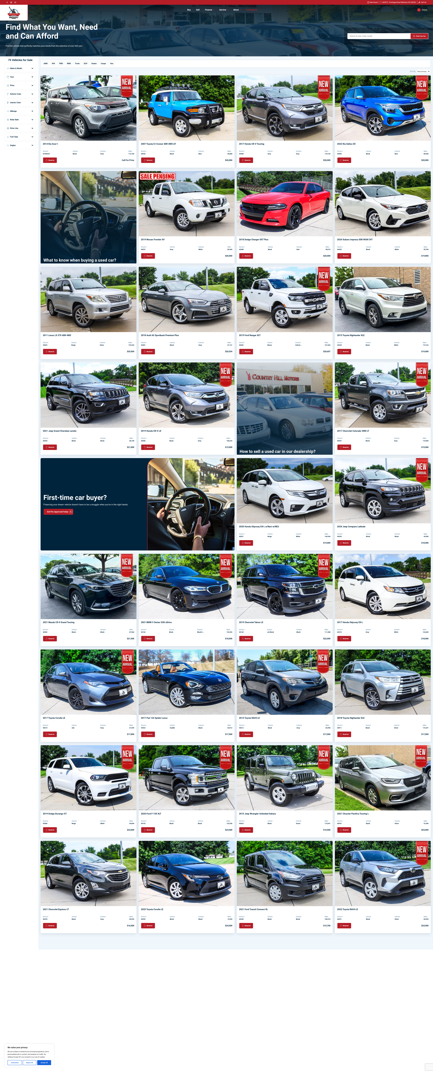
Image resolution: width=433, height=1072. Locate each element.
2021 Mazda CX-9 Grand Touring (58, 622)
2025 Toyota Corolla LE (152, 909)
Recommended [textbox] (423, 71)
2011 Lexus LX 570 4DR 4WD (57, 335)
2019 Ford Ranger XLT (250, 335)
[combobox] (423, 71)
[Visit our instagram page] (11, 2)
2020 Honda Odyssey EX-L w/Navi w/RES (259, 526)
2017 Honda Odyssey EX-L (350, 622)
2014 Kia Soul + (50, 144)
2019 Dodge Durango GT (55, 813)
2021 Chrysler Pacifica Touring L (353, 813)
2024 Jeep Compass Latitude (351, 526)
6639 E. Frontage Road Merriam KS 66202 (399, 2)
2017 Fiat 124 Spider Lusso (154, 718)
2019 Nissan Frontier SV (153, 239)
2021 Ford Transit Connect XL (253, 909)
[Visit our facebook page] (7, 2)
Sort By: (413, 71)
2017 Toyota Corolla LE (54, 718)
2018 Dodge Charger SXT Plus (253, 239)
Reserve (51, 160)
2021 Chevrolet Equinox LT (56, 909)
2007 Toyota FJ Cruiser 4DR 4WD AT (158, 144)
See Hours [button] (374, 2)
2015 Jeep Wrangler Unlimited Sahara (257, 813)
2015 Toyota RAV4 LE (249, 718)
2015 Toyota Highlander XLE (351, 335)
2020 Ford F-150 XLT (151, 813)
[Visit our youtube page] (15, 2)
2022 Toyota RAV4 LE (347, 909)
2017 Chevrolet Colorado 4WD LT (353, 431)
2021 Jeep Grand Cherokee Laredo (59, 431)
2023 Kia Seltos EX (346, 144)
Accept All (44, 1063)
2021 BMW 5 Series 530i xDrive (156, 622)
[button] (422, 10)
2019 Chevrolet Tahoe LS (251, 622)
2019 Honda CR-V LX (151, 431)
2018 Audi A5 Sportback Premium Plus (160, 335)
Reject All (29, 1063)
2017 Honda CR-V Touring (251, 144)
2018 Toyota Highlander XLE (351, 718)
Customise (15, 1063)
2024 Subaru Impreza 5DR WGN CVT (355, 239)
